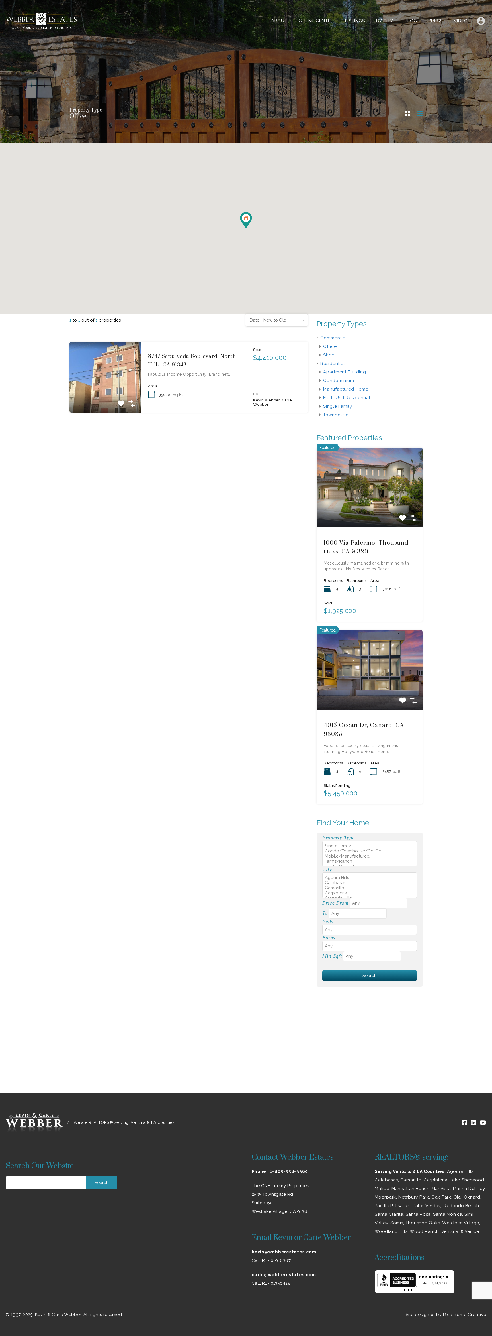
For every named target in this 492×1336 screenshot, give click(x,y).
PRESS (436, 20)
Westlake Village (460, 1222)
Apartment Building (344, 372)
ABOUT (279, 20)
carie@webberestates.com (284, 1274)
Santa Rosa (418, 1214)
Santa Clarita (389, 1214)
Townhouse (335, 414)
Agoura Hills (460, 1171)
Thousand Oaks (422, 1222)
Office (330, 346)
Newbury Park (413, 1197)
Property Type (338, 837)
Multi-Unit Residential (346, 397)
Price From (335, 903)
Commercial (333, 337)
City (327, 869)
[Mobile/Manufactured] (369, 856)
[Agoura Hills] (369, 877)
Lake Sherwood (467, 1180)
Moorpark (385, 1197)
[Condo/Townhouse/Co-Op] (369, 851)
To (325, 913)
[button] (252, 228)
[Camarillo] (369, 887)
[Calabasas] (369, 882)
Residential (332, 363)
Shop (329, 355)
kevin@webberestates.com (284, 1251)
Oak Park (441, 1197)
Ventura (449, 1231)
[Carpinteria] (369, 893)
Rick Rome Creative (465, 1314)
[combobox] (276, 320)
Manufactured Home (345, 389)
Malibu (382, 1188)
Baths (328, 938)
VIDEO (461, 20)
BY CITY (384, 20)
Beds (327, 921)
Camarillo (411, 1180)
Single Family (337, 406)
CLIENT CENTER (316, 20)
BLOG (411, 20)
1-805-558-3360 (289, 1171)
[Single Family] (369, 845)
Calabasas (386, 1180)
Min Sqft (332, 956)
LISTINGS (355, 20)
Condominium (338, 380)
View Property (105, 398)
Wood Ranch (424, 1231)
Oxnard (472, 1197)
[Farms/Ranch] (369, 861)
